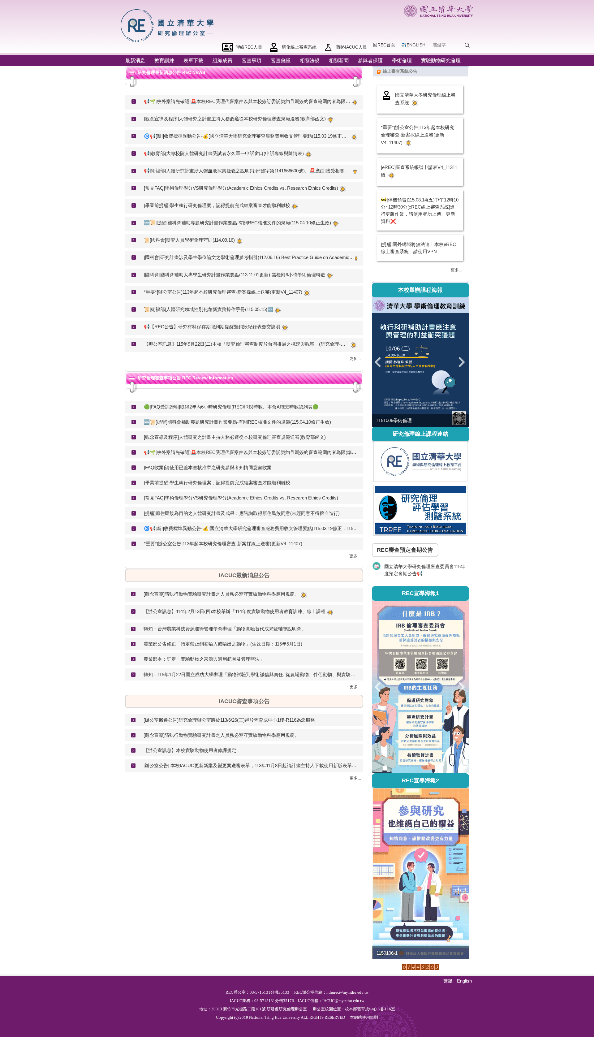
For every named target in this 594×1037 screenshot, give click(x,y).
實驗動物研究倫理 (441, 60)
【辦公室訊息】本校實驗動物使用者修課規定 (190, 750)
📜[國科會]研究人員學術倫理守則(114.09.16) (189, 240)
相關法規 (310, 60)
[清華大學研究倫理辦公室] (169, 25)
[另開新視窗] (420, 461)
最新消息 (135, 60)
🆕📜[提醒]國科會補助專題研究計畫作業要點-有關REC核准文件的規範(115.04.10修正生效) (237, 222)
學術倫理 (402, 60)
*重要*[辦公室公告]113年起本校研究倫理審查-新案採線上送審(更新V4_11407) (223, 292)
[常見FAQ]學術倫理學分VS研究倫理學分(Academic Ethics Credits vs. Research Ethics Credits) (241, 188)
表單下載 (193, 60)
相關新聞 (339, 60)
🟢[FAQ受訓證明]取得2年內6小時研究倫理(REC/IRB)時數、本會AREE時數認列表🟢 (231, 406)
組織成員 (222, 60)
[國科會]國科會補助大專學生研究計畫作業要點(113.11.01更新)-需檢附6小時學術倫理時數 (234, 274)
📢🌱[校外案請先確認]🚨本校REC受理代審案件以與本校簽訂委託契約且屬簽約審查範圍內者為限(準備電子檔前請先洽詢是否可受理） (247, 101)
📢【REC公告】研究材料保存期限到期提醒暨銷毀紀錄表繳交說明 (212, 326)
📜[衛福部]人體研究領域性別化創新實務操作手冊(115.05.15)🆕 (208, 309)
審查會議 (281, 60)
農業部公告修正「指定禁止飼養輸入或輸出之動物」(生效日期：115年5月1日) (223, 643)
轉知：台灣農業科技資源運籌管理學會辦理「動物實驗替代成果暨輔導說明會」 (225, 628)
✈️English (413, 44)
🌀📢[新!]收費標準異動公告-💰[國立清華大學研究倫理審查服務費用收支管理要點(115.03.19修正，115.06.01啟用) (247, 136)
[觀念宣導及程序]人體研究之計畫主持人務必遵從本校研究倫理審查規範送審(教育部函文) (235, 118)
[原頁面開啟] (420, 362)
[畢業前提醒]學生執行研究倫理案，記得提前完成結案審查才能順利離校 (217, 205)
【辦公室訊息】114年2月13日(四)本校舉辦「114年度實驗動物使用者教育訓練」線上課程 (234, 611)
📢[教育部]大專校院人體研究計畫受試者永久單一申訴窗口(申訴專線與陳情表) (224, 153)
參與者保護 (370, 60)
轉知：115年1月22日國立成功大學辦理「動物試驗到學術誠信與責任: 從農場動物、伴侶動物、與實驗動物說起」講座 (251, 674)
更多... (355, 358)
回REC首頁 (384, 44)
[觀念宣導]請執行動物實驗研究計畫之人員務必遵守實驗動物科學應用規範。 (221, 594)
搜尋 (467, 45)
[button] (379, 362)
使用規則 (370, 1017)
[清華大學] (438, 11)
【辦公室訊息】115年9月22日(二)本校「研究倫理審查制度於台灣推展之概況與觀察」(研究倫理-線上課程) (246, 344)
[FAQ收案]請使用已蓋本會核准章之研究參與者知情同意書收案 (208, 467)
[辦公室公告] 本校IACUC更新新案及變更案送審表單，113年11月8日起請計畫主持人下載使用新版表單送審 (251, 765)
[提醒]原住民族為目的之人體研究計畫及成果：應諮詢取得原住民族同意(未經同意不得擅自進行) (242, 513)
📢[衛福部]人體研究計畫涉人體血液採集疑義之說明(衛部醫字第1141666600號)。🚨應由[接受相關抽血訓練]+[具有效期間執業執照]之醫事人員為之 (248, 170)
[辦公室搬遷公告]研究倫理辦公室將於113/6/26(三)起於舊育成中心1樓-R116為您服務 (229, 720)
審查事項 (251, 60)
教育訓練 (164, 60)
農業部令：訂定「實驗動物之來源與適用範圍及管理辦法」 (204, 659)
